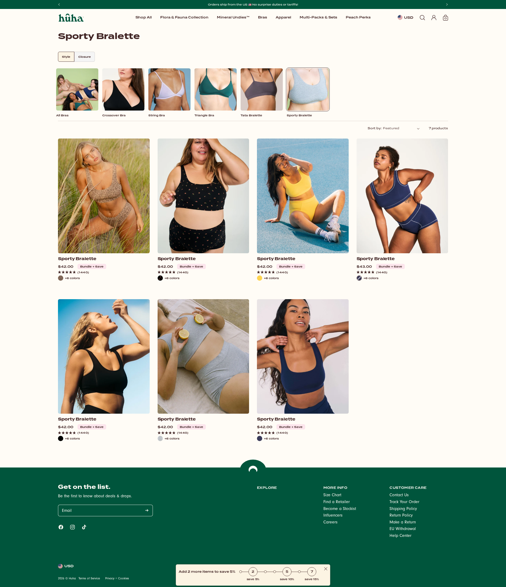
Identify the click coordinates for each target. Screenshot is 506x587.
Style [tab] (66, 56)
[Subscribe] (147, 510)
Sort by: (374, 128)
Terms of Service (89, 578)
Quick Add (103, 245)
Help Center (400, 536)
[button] (233, 17)
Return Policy (401, 516)
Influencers (333, 516)
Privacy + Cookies (117, 578)
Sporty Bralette (77, 258)
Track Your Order (404, 502)
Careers (330, 523)
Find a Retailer (336, 502)
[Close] (326, 569)
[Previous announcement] (59, 4)
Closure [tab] (84, 56)
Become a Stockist (339, 509)
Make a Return (403, 523)
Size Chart (332, 495)
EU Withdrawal (403, 529)
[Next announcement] (447, 4)
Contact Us (399, 495)
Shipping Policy (403, 509)
